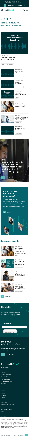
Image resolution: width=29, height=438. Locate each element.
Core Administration (6, 377)
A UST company (5, 367)
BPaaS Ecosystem (6, 374)
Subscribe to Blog (10, 332)
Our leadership (5, 395)
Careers (3, 397)
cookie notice (4, 429)
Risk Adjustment (5, 379)
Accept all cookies (19, 435)
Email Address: (6, 323)
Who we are (4, 393)
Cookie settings (5, 435)
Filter (26, 241)
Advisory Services (5, 386)
